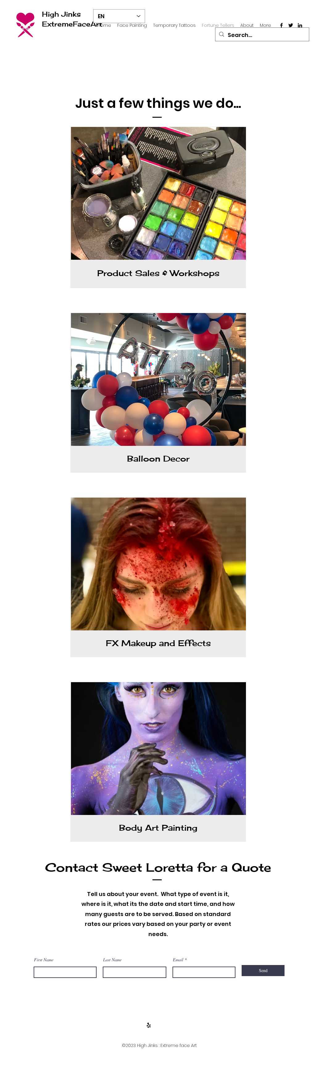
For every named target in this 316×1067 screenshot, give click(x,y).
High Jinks (61, 14)
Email (178, 960)
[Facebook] (281, 25)
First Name (43, 960)
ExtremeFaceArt (72, 24)
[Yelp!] (149, 1025)
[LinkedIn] (300, 25)
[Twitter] (291, 25)
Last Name (112, 960)
